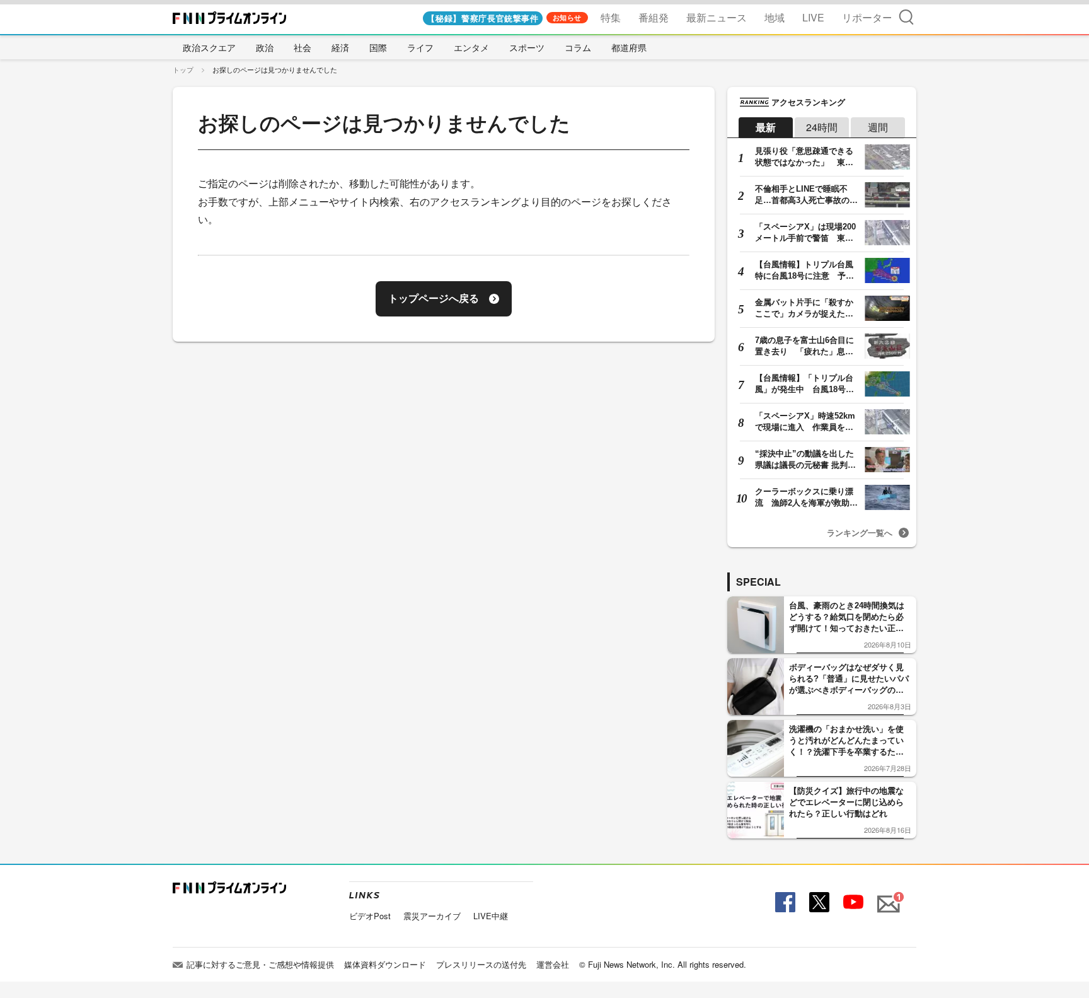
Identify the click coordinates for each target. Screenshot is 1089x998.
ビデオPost (370, 916)
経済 (340, 47)
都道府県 (629, 47)
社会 (302, 47)
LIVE (813, 17)
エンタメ (471, 47)
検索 (906, 16)
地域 (774, 17)
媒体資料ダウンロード (385, 964)
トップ (183, 69)
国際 (378, 47)
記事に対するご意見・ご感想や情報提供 (260, 964)
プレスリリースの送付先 (481, 964)
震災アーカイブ (432, 916)
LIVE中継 (490, 916)
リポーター (867, 17)
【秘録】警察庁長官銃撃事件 (482, 18)
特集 (611, 17)
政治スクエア (209, 47)
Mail (886, 897)
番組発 (653, 17)
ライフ (420, 47)
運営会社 (552, 964)
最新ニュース (716, 17)
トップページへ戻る (433, 298)
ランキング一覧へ (859, 532)
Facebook (783, 902)
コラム (578, 47)
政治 (265, 47)
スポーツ (526, 47)
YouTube (852, 902)
